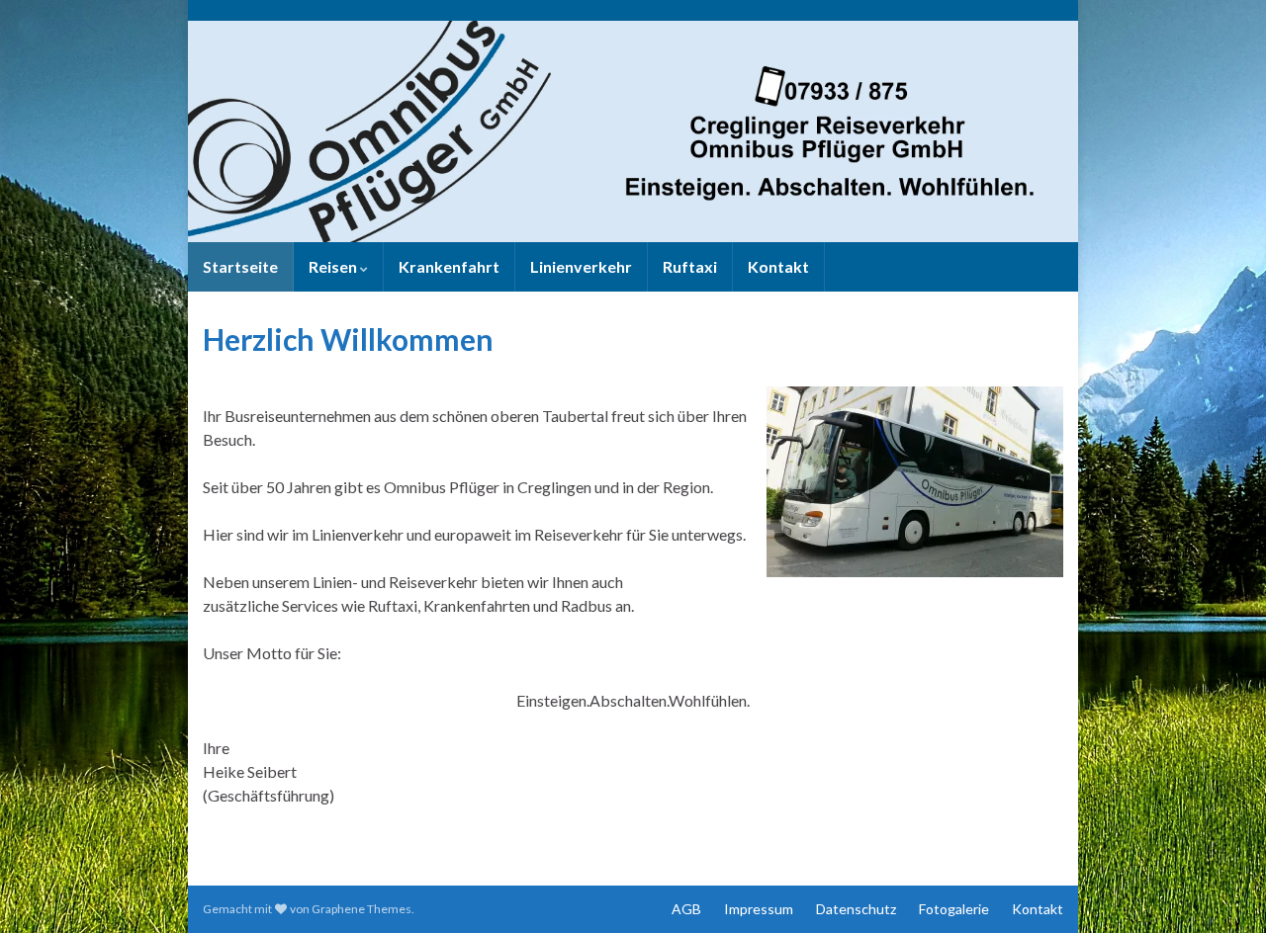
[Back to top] (1221, 888)
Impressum (758, 908)
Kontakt (778, 266)
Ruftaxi (690, 266)
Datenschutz (856, 908)
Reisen (334, 266)
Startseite (240, 266)
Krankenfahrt (449, 266)
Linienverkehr (581, 266)
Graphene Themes (361, 908)
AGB (686, 908)
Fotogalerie (954, 908)
